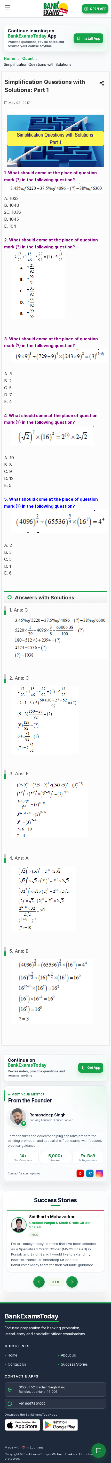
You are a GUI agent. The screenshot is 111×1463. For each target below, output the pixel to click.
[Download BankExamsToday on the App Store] (22, 1425)
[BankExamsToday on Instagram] (99, 1173)
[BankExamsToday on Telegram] (90, 1173)
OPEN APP (98, 9)
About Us (68, 1355)
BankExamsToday (32, 1316)
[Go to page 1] (39, 1282)
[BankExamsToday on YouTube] (80, 1173)
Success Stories (74, 1364)
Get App (93, 1067)
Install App (91, 38)
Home (9, 58)
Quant (28, 58)
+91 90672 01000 (32, 1403)
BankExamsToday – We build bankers (50, 1454)
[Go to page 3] (72, 1282)
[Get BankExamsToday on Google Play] (60, 1425)
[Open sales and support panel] (98, 1450)
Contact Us (17, 1364)
